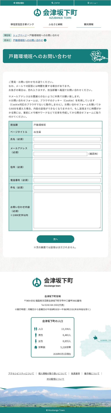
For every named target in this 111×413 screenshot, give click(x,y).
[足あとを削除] (45, 40)
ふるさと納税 (55, 24)
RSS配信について (55, 378)
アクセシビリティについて (21, 373)
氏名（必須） (17, 139)
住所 (17, 167)
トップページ (20, 35)
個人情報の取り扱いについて (52, 373)
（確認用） (93, 153)
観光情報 (88, 24)
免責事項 (75, 373)
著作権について (91, 373)
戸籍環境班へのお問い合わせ (28, 40)
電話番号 (20, 180)
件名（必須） (17, 187)
